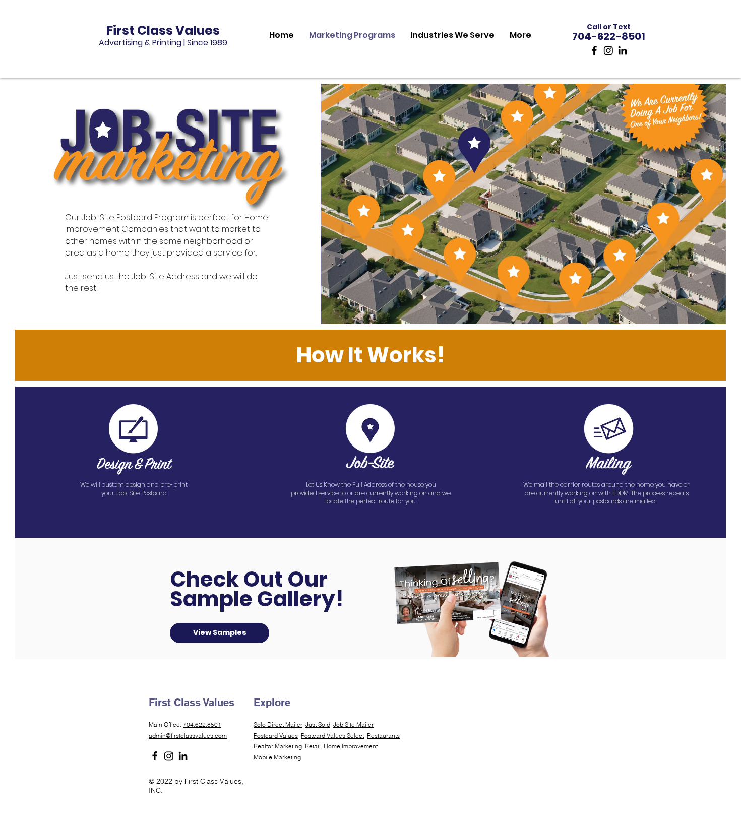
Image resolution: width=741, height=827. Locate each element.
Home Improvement (351, 746)
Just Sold (317, 724)
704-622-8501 (608, 36)
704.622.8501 (202, 724)
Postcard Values (276, 735)
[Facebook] (594, 50)
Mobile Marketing (277, 757)
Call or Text (609, 27)
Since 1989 (207, 42)
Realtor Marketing (278, 746)
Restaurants (383, 735)
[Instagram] (608, 50)
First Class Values (163, 30)
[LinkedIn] (622, 50)
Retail (313, 746)
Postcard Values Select (332, 735)
